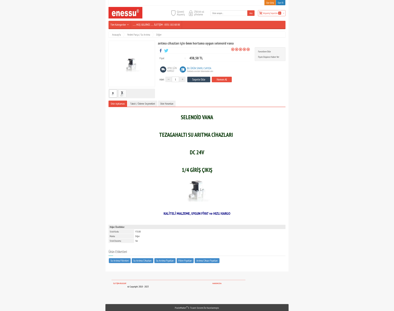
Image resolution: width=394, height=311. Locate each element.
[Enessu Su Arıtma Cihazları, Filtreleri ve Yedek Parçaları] (125, 17)
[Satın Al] (222, 79)
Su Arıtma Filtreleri (120, 260)
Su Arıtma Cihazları (142, 260)
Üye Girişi (270, 2)
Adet (161, 79)
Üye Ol (280, 2)
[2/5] (235, 49)
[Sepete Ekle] (198, 79)
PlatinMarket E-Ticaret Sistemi (189, 307)
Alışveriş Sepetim (271, 13)
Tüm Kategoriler (118, 24)
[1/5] (233, 49)
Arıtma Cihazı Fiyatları (207, 260)
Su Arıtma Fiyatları (165, 260)
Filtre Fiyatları (185, 260)
